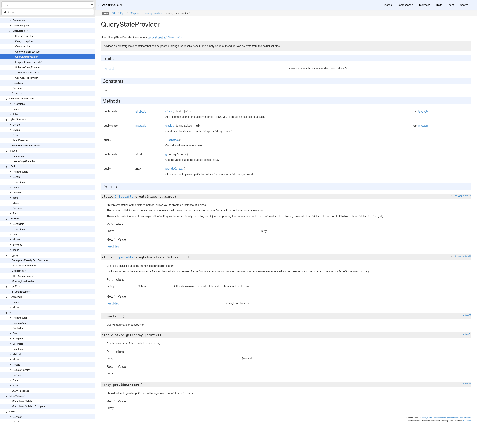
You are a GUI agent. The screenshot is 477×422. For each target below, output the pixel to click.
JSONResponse (20, 390)
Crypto (16, 130)
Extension (18, 343)
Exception (18, 338)
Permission (19, 20)
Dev (15, 333)
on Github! (466, 420)
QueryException (24, 41)
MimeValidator (16, 396)
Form (15, 234)
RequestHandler (21, 370)
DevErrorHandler (24, 36)
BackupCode (19, 323)
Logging (13, 255)
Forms (16, 109)
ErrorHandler (18, 270)
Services (17, 208)
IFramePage (18, 156)
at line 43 (467, 256)
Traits (439, 5)
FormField (18, 349)
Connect (17, 416)
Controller (17, 93)
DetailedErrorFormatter (24, 265)
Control (16, 124)
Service (17, 375)
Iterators (17, 192)
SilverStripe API (110, 4)
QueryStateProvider (26, 57)
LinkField (14, 218)
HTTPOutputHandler (23, 276)
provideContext (174, 168)
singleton (170, 125)
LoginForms (15, 286)
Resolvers (18, 83)
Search (464, 5)
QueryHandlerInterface (27, 51)
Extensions (19, 103)
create (169, 111)
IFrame (13, 150)
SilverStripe (118, 13)
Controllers (18, 223)
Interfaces (424, 5)
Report (16, 364)
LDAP (12, 166)
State (15, 380)
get (167, 154)
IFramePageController (23, 161)
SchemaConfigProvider (27, 67)
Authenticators (20, 171)
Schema (17, 88)
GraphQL (135, 13)
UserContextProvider (26, 77)
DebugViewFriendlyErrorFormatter (30, 260)
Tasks (16, 213)
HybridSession (20, 140)
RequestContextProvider (28, 62)
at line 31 (467, 333)
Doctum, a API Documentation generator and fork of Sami (445, 417)
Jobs (15, 114)
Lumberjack (15, 296)
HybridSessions (17, 119)
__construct (172, 140)
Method (17, 354)
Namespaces (405, 5)
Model (16, 203)
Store (15, 135)
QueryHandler (20, 30)
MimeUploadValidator (23, 401)
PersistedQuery (21, 25)
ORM (12, 411)
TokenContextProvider (27, 72)
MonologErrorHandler (23, 281)
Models (16, 239)
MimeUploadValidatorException (28, 406)
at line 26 (467, 195)
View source (175, 37)
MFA (11, 312)
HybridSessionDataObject (26, 145)
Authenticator (20, 317)
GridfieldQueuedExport (21, 98)
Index (451, 5)
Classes (387, 5)
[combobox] (47, 12)
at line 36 (467, 383)
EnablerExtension (21, 291)
